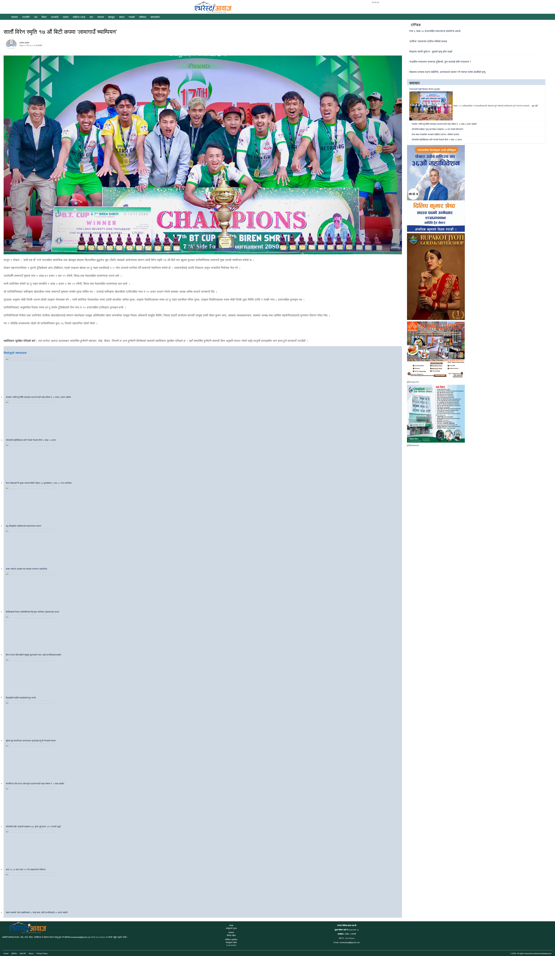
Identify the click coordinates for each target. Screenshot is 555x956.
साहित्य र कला (79, 17)
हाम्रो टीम (23, 953)
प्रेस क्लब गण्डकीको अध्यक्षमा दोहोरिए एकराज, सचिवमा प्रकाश (435, 134)
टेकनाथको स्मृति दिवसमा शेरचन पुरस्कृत (424, 89)
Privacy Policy (41, 953)
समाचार (14, 17)
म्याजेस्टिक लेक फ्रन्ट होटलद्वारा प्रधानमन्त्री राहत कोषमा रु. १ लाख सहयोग (35, 783)
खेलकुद (111, 17)
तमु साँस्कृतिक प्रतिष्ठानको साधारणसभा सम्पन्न (23, 525)
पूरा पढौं (535, 105)
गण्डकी (132, 17)
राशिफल (142, 17)
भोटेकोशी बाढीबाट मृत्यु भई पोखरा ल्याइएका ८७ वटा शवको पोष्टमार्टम (437, 129)
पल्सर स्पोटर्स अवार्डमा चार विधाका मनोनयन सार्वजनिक (26, 568)
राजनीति (26, 17)
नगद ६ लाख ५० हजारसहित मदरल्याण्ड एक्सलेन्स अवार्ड (434, 31)
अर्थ (35, 17)
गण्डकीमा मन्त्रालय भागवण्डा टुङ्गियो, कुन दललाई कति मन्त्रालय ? (440, 61)
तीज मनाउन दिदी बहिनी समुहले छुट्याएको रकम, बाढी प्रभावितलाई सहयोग (33, 654)
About (31, 953)
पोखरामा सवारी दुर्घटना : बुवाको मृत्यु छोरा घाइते (430, 51)
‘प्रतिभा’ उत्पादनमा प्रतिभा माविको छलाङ (428, 41)
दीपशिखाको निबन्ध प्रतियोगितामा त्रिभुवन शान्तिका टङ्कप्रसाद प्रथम (32, 611)
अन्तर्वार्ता (55, 17)
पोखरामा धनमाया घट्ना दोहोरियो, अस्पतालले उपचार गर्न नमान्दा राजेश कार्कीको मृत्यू (447, 72)
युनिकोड (14, 953)
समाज (121, 17)
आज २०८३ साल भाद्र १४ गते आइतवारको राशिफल (26, 869)
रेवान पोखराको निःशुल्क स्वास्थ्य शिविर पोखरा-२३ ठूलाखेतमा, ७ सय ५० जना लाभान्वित (39, 482)
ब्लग (91, 17)
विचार (44, 17)
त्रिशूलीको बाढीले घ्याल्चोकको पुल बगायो (21, 697)
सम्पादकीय (155, 17)
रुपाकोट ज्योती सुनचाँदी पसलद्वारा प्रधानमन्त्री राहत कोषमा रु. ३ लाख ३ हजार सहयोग (38, 396)
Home (6, 953)
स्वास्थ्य (100, 17)
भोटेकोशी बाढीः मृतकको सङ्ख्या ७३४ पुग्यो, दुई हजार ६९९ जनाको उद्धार (33, 826)
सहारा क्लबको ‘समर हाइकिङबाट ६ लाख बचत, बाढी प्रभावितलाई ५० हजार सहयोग (37, 912)
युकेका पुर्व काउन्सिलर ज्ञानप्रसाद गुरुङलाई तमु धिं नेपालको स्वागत (31, 740)
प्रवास (65, 17)
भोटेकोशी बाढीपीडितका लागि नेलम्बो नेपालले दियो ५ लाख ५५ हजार (31, 439)
